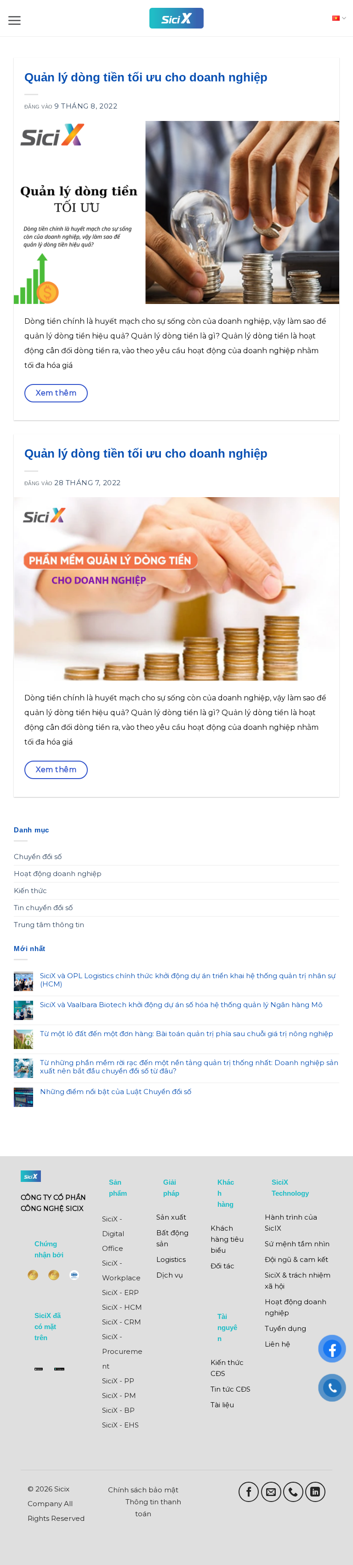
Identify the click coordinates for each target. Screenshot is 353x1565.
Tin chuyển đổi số (43, 907)
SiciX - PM (119, 1395)
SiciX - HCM (122, 1307)
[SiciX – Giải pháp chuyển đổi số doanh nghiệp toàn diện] (176, 18)
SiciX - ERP (120, 1292)
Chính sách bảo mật (143, 1489)
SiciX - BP (118, 1410)
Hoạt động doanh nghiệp (58, 873)
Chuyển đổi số (38, 856)
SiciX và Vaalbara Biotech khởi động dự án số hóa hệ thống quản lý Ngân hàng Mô (181, 1005)
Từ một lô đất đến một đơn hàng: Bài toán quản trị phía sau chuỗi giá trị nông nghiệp (186, 1034)
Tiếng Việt (337, 18)
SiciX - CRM (121, 1322)
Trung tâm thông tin (49, 924)
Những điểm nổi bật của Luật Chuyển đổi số (115, 1092)
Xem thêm (56, 393)
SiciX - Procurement (122, 1351)
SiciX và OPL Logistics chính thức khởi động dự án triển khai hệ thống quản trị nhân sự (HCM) (188, 980)
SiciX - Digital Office (113, 1234)
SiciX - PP (118, 1380)
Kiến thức (30, 890)
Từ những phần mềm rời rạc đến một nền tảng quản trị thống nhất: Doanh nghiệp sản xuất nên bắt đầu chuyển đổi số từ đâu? (189, 1067)
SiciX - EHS (120, 1425)
